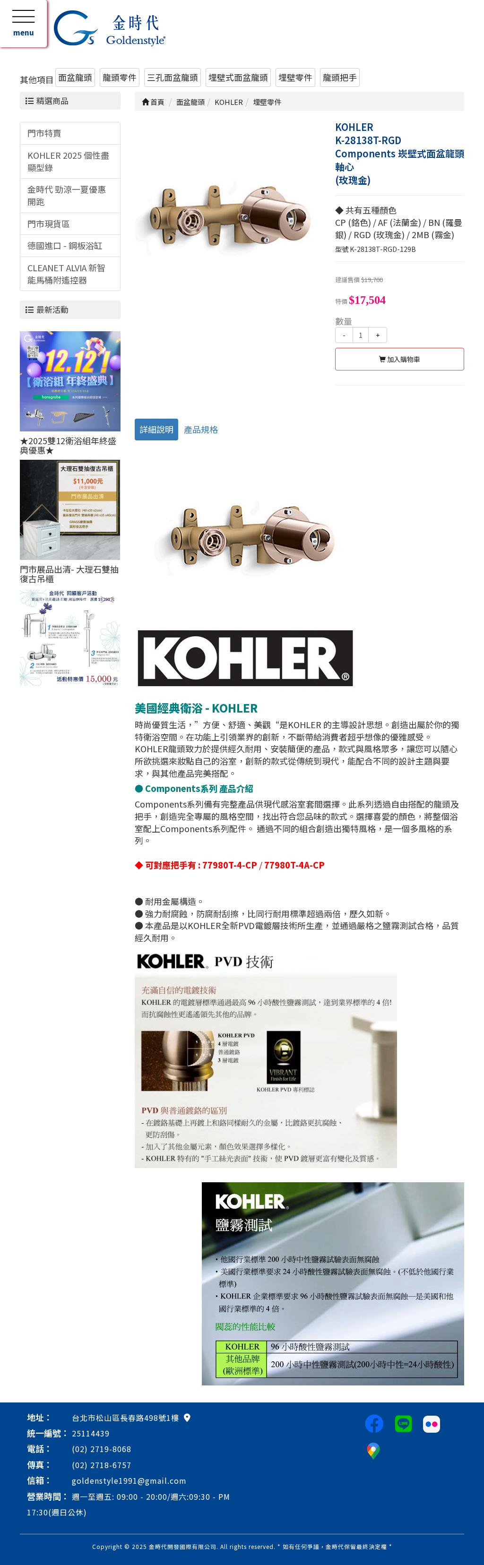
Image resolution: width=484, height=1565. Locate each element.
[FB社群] (374, 1422)
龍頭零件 (120, 77)
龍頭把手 (340, 77)
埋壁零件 (295, 77)
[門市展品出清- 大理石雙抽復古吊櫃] (70, 508)
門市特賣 (44, 133)
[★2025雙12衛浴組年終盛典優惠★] (70, 380)
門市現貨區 (48, 223)
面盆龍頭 (75, 77)
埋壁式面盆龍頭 (238, 77)
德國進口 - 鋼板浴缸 (65, 245)
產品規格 (201, 429)
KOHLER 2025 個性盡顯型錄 (68, 161)
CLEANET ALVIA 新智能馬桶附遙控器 (66, 273)
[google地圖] (187, 1417)
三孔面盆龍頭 (172, 77)
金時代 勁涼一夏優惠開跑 (66, 195)
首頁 (156, 102)
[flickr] (431, 1422)
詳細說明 (156, 429)
